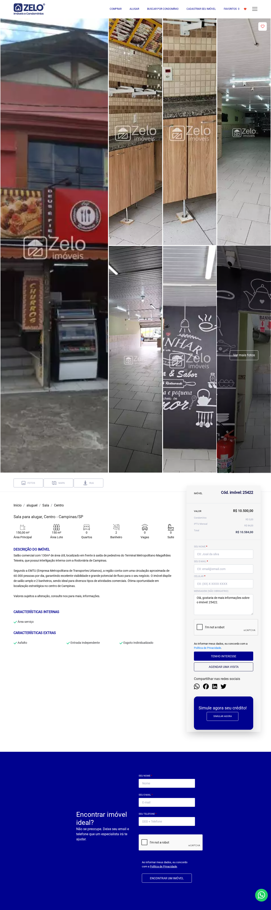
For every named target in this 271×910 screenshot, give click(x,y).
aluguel (31, 505)
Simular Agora (222, 716)
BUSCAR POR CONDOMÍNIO (162, 8)
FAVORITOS (231, 8)
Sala (45, 505)
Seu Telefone (147, 814)
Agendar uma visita (224, 667)
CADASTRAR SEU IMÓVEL (201, 8)
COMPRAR (116, 8)
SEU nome (200, 546)
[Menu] (254, 9)
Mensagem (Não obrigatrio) (211, 591)
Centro (59, 505)
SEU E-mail (201, 561)
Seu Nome (145, 775)
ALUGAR (134, 8)
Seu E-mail (146, 794)
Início (18, 505)
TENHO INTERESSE (223, 656)
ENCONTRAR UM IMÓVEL (167, 878)
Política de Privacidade (207, 647)
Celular (199, 576)
